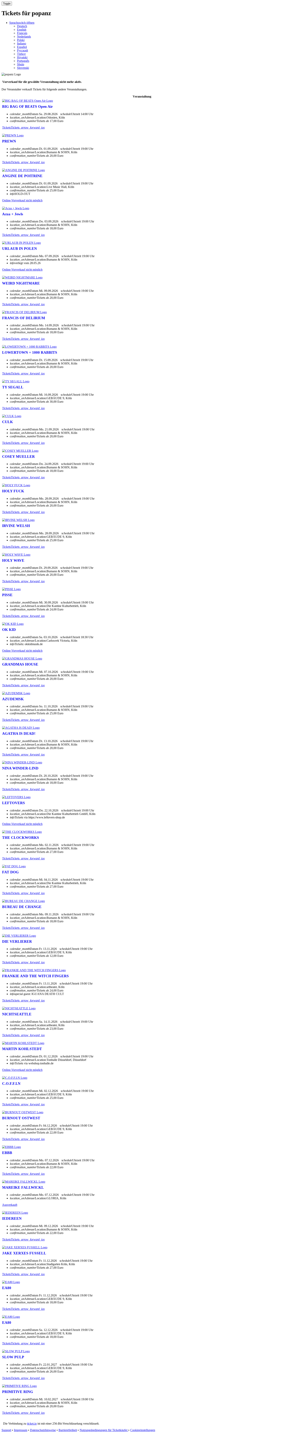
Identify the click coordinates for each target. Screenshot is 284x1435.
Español (22, 47)
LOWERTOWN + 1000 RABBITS (29, 352)
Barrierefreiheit (68, 1430)
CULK (7, 422)
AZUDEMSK (13, 699)
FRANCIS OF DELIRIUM (23, 318)
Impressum (20, 1430)
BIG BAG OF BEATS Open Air (27, 106)
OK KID (9, 630)
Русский (22, 50)
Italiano (21, 43)
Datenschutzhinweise (43, 1430)
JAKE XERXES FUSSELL (24, 1253)
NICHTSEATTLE (16, 1014)
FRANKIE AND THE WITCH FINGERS (35, 976)
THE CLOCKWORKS (20, 838)
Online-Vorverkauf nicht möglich (22, 200)
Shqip (20, 64)
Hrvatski (22, 57)
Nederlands (24, 36)
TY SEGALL (12, 387)
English (21, 29)
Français (22, 33)
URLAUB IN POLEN (19, 249)
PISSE (7, 595)
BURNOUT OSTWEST (21, 1118)
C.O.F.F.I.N (11, 1084)
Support (6, 1430)
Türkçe (21, 54)
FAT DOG (10, 872)
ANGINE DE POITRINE (22, 176)
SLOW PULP (13, 1357)
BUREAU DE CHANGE (22, 907)
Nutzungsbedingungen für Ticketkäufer (104, 1430)
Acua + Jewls (12, 214)
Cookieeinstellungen (142, 1430)
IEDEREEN (12, 1218)
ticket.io (32, 1423)
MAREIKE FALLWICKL (23, 1187)
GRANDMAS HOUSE (20, 664)
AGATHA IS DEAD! (18, 733)
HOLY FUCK (13, 491)
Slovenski (23, 67)
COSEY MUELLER (18, 456)
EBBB (7, 1153)
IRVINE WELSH (16, 526)
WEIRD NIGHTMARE (21, 283)
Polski (21, 40)
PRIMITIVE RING (17, 1392)
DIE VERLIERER (17, 941)
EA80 (6, 1288)
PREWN (9, 141)
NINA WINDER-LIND (20, 768)
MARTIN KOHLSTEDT (22, 1049)
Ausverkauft (9, 1204)
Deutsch (22, 26)
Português (23, 60)
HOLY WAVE (13, 560)
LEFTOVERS (13, 803)
